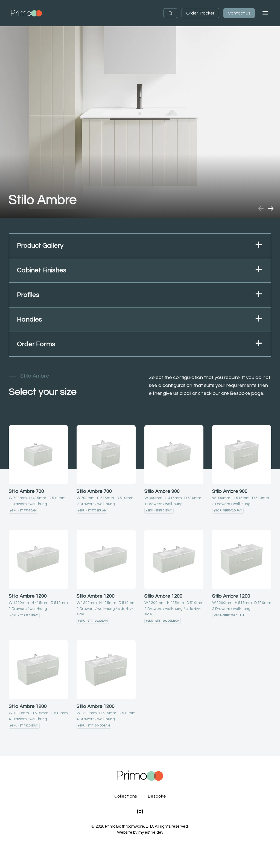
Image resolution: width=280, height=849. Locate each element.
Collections (125, 796)
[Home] (26, 13)
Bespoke (157, 796)
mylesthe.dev (150, 832)
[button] (140, 246)
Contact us (239, 13)
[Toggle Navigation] (265, 13)
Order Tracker (200, 13)
